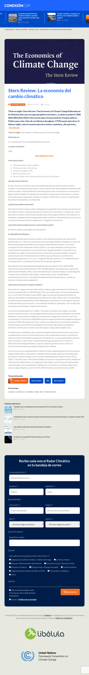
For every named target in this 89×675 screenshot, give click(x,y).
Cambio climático (20, 381)
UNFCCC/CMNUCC (64, 618)
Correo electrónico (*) (17, 472)
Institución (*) (14, 505)
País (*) (12, 519)
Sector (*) (49, 519)
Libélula (47, 615)
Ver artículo (14, 127)
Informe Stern (36, 381)
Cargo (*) (48, 505)
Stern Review (59, 381)
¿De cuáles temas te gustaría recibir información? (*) (29, 556)
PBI (47, 381)
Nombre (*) (13, 486)
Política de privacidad (27, 599)
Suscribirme (71, 592)
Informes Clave (18, 104)
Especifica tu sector (16, 537)
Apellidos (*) (50, 486)
